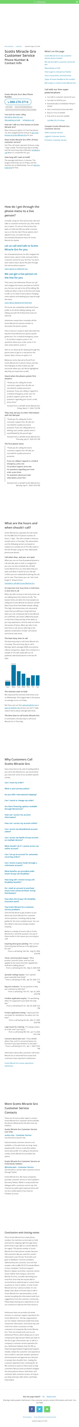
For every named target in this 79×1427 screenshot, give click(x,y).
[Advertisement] (22, 186)
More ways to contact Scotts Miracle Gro (60, 83)
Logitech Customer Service (55, 136)
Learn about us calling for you (16, 269)
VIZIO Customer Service (54, 132)
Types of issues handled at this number (60, 79)
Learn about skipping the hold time (18, 303)
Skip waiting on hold (12, 120)
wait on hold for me (12, 708)
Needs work (51, 1397)
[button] (77, 2)
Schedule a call (28, 120)
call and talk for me (29, 705)
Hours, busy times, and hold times (58, 75)
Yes (43, 1397)
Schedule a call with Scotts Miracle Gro (19, 583)
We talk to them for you (14, 117)
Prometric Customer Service (56, 140)
